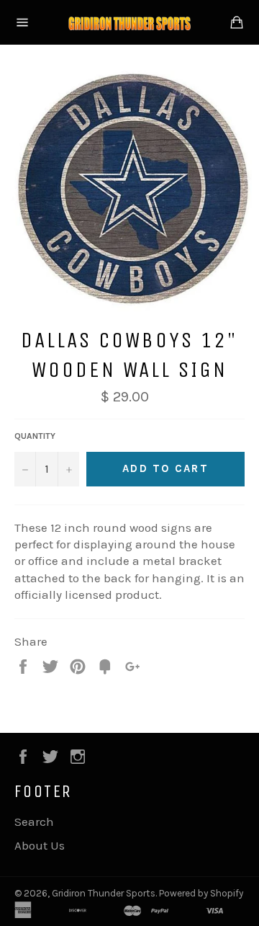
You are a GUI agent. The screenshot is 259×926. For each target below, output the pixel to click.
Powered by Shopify (201, 893)
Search (34, 821)
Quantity (34, 436)
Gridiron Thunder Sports (103, 893)
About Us (39, 845)
